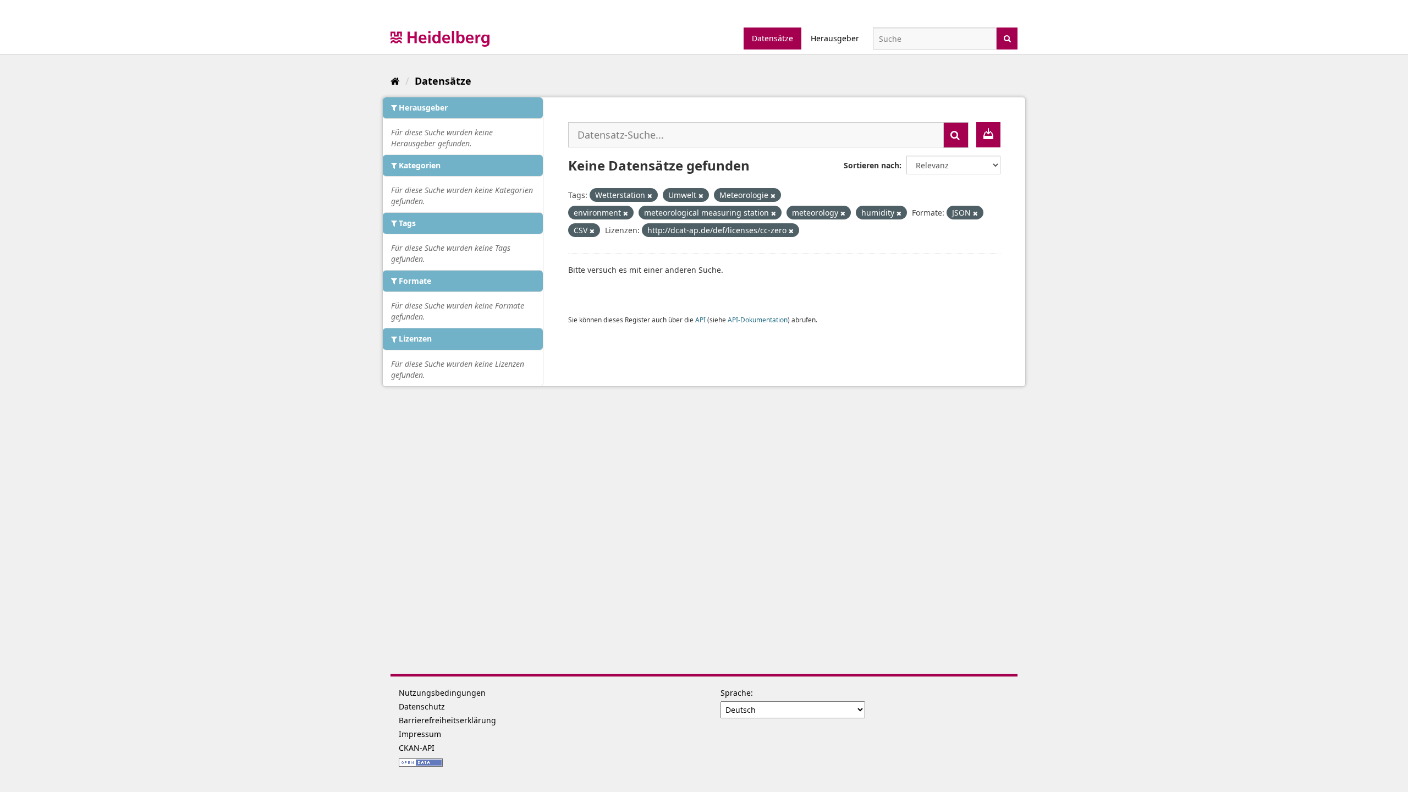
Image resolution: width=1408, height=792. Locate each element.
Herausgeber (835, 38)
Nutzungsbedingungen (442, 693)
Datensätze (772, 38)
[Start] (395, 80)
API (700, 319)
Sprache (736, 693)
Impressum (420, 734)
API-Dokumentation (758, 319)
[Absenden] (1007, 37)
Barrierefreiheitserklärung (447, 720)
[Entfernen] (649, 195)
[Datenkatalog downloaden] (988, 134)
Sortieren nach (871, 165)
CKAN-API (417, 748)
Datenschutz (422, 706)
